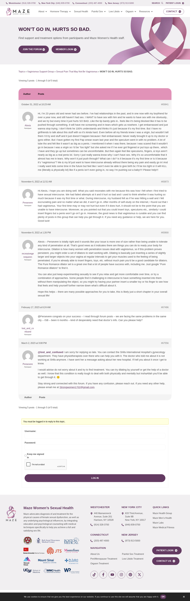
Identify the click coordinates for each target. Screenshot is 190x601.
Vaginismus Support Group (40, 71)
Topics (21, 71)
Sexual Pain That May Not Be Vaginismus (77, 71)
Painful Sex (97, 11)
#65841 (165, 104)
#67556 (165, 343)
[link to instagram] (121, 574)
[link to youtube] (112, 574)
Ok (163, 596)
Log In (95, 478)
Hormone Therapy (59, 11)
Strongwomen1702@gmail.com (77, 387)
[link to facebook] (103, 574)
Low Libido (114, 11)
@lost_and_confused (50, 352)
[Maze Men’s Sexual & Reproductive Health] (11, 513)
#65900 (165, 232)
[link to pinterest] (130, 574)
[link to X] (139, 574)
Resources (144, 11)
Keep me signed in (35, 456)
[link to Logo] (17, 12)
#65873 (165, 181)
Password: (30, 443)
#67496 (165, 307)
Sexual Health (81, 11)
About (41, 11)
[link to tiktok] (94, 574)
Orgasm (129, 11)
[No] (184, 597)
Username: (30, 431)
